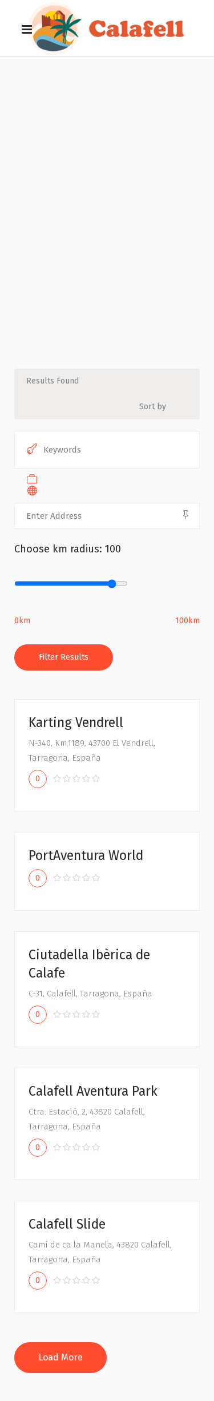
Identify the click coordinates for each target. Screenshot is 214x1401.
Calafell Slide (67, 1224)
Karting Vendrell (76, 722)
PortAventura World (86, 855)
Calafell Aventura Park (93, 1091)
